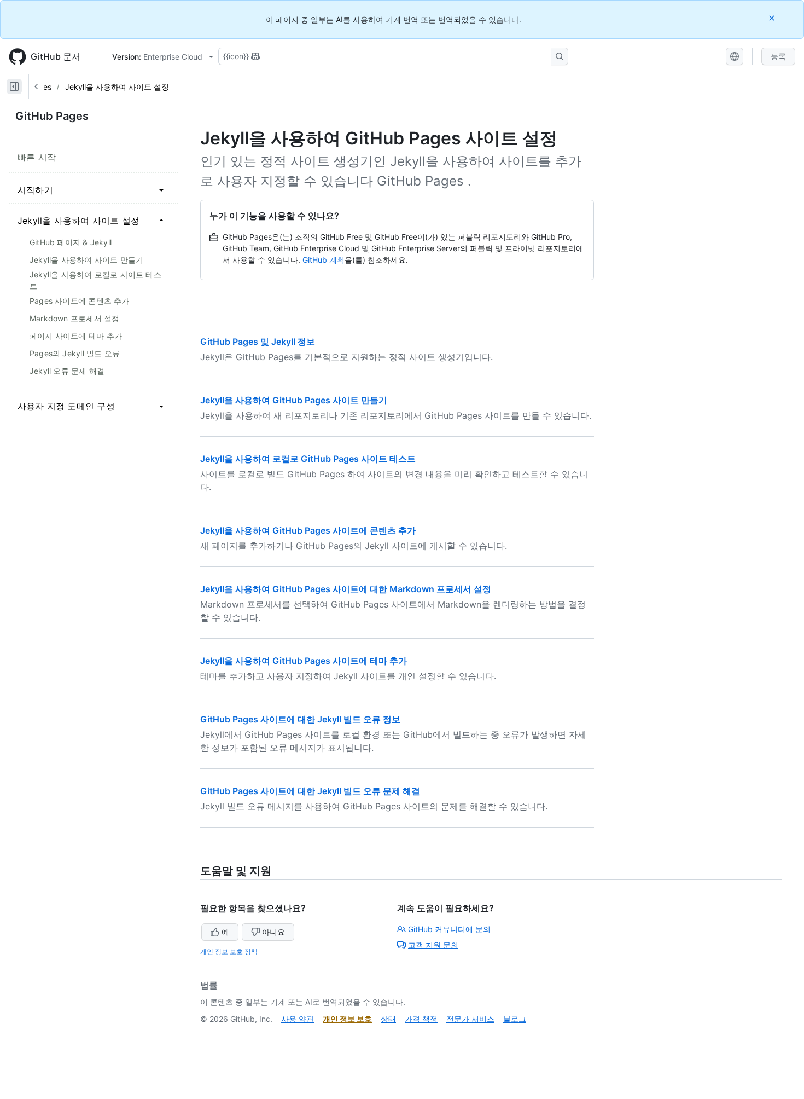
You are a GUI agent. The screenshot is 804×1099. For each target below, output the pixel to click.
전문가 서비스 (470, 1018)
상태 (388, 1018)
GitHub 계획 (323, 259)
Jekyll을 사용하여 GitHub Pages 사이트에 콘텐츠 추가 (308, 530)
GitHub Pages (52, 116)
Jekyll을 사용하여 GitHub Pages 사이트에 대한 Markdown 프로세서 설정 (345, 588)
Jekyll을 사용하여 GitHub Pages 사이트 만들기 (293, 400)
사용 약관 (297, 1018)
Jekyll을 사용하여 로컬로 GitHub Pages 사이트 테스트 (308, 458)
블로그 (514, 1018)
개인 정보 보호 (347, 1018)
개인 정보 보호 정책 (229, 951)
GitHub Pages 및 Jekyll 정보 (257, 341)
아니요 (273, 931)
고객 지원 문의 (433, 945)
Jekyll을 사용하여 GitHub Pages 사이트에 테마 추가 (303, 660)
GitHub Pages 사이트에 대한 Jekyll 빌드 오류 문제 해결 (310, 790)
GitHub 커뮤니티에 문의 (449, 929)
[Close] (773, 17)
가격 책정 (421, 1018)
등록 (778, 56)
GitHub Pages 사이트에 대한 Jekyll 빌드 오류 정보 (300, 719)
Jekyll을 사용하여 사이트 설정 (117, 86)
